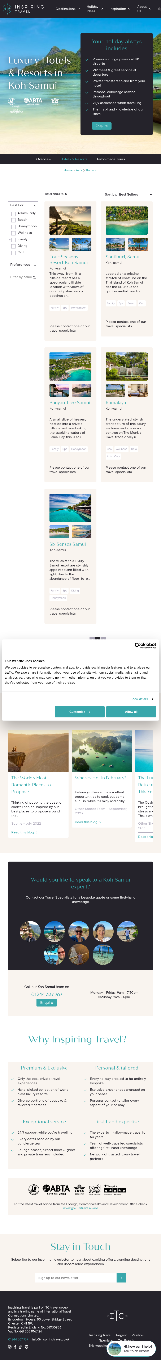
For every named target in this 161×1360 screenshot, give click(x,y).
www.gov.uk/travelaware (80, 1208)
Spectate (106, 1341)
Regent (121, 1335)
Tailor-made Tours (111, 159)
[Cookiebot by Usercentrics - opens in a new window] (137, 646)
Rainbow (138, 1335)
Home (68, 170)
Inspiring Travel (100, 1335)
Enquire (102, 126)
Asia (79, 170)
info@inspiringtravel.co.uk (50, 1340)
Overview (43, 159)
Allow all (131, 712)
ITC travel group (56, 1308)
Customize (77, 712)
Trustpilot (15, 112)
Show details (139, 699)
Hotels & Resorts (74, 159)
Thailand (91, 170)
